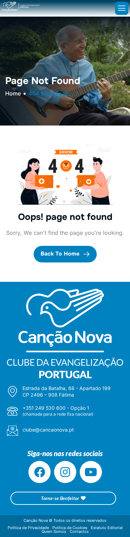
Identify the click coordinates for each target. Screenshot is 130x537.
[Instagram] (65, 472)
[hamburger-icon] (121, 8)
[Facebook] (39, 472)
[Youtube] (91, 472)
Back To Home (61, 254)
